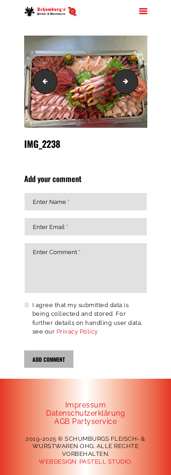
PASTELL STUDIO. (106, 461)
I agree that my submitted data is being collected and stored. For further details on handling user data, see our (87, 318)
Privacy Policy (77, 331)
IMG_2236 (42, 81)
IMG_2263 (135, 81)
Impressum (85, 405)
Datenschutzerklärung (85, 413)
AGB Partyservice (85, 421)
